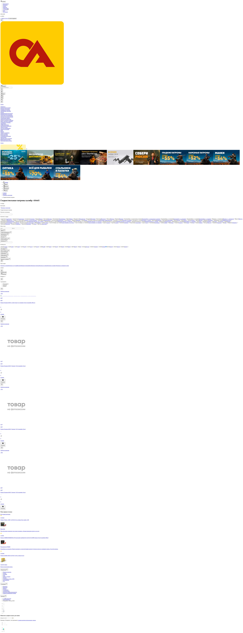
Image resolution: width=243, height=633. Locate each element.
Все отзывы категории (5, 514)
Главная (6, 182)
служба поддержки (12, 18)
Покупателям (3, 569)
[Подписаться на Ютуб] (3, 611)
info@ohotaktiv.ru (6, 599)
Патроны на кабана (43, 265)
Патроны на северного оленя (62, 265)
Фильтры (4, 274)
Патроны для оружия (7, 195)
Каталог (4, 86)
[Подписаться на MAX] (3, 609)
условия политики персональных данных (27, 620)
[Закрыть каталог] (2, 102)
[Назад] (2, 20)
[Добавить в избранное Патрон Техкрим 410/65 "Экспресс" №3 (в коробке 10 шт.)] (2, 321)
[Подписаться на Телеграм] (3, 605)
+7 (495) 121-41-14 (4, 18)
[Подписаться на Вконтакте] (3, 603)
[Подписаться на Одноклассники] (3, 608)
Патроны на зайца (4, 265)
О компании (3, 584)
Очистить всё (3, 272)
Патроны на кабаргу (51, 265)
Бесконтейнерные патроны (23, 265)
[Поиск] (2, 89)
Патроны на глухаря (12, 265)
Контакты (3, 596)
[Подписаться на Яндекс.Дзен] (3, 606)
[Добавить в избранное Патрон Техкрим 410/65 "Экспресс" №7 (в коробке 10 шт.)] (2, 385)
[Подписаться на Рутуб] (3, 613)
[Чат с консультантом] (2, 100)
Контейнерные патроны (34, 265)
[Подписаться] (13, 618)
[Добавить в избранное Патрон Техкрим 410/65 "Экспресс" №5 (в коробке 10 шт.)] (2, 448)
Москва (3, 1)
